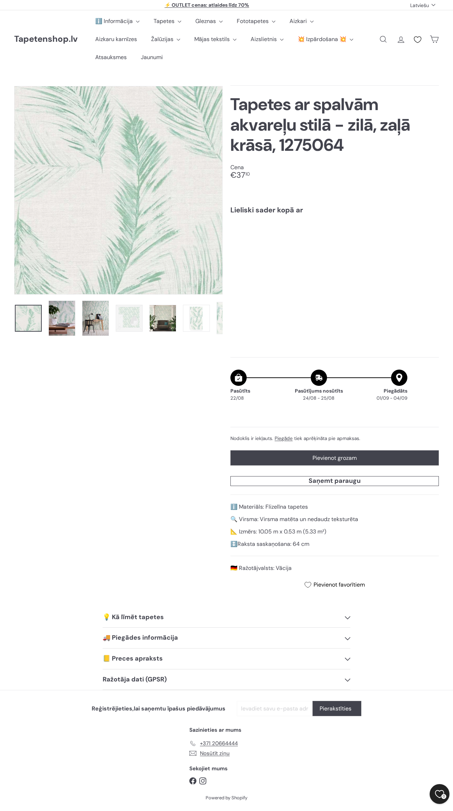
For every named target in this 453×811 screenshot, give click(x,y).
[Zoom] (118, 190)
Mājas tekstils (212, 39)
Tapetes (165, 21)
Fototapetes (253, 21)
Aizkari (298, 21)
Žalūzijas (163, 39)
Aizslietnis (264, 39)
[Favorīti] (417, 39)
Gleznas (206, 21)
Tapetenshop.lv (46, 39)
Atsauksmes (111, 57)
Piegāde (284, 438)
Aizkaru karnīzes (116, 39)
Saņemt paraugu (335, 480)
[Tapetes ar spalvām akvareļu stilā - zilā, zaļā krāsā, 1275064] (334, 244)
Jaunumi (152, 57)
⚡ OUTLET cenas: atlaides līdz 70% (207, 5)
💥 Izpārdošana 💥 (323, 39)
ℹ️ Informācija (114, 21)
